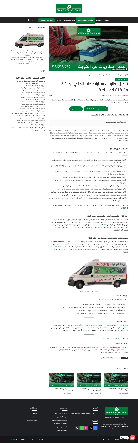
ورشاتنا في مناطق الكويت (85, 20)
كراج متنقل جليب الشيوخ (24, 115)
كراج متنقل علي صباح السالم (25, 122)
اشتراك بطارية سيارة (61, 427)
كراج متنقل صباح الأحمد (38, 120)
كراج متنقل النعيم (27, 111)
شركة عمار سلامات (121, 439)
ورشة (118, 347)
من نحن (35, 413)
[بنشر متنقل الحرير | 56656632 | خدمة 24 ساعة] (61, 380)
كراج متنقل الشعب (26, 92)
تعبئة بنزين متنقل (62, 430)
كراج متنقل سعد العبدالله (37, 118)
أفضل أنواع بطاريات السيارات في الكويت (109, 325)
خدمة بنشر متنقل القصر (111, 338)
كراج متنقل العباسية (39, 99)
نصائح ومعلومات (69, 20)
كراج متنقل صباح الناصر (23, 120)
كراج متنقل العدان (39, 101)
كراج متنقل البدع (40, 85)
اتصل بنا (59, 20)
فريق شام (13, 439)
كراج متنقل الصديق (39, 97)
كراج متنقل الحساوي (39, 88)
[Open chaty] (132, 437)
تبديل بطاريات (117, 357)
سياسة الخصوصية (32, 420)
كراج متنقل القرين (26, 106)
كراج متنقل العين (27, 104)
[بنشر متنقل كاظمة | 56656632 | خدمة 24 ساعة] (116, 380)
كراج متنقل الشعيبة (39, 95)
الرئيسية (106, 20)
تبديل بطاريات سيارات (61, 417)
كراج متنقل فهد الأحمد (38, 124)
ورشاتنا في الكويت (115, 75)
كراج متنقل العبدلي (26, 99)
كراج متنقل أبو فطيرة (24, 83)
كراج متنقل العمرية (39, 104)
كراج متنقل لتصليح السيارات (59, 420)
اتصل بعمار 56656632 (47, 20)
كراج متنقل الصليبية (27, 97)
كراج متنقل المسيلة (39, 108)
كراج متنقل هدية (16, 128)
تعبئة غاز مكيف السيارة (60, 423)
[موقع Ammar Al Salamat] (69, 8)
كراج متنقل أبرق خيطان (38, 81)
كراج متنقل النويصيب (38, 113)
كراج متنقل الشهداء (26, 95)
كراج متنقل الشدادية (39, 92)
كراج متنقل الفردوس (38, 106)
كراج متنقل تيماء (17, 113)
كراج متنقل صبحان (39, 122)
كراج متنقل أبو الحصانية (24, 81)
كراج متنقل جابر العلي (106, 357)
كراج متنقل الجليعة (28, 85)
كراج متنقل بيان (27, 113)
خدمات (93, 347)
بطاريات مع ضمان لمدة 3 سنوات (85, 325)
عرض (103, 122)
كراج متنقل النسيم (39, 111)
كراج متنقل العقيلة (27, 101)
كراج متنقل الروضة (28, 90)
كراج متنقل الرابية (26, 88)
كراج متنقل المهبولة (26, 108)
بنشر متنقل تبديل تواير (61, 413)
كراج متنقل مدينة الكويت (33, 127)
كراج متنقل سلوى (23, 118)
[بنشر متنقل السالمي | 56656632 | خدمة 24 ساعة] (89, 380)
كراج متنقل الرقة (40, 90)
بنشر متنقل (38, 77)
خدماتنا (99, 20)
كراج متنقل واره (40, 130)
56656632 (125, 208)
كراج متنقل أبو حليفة (38, 83)
